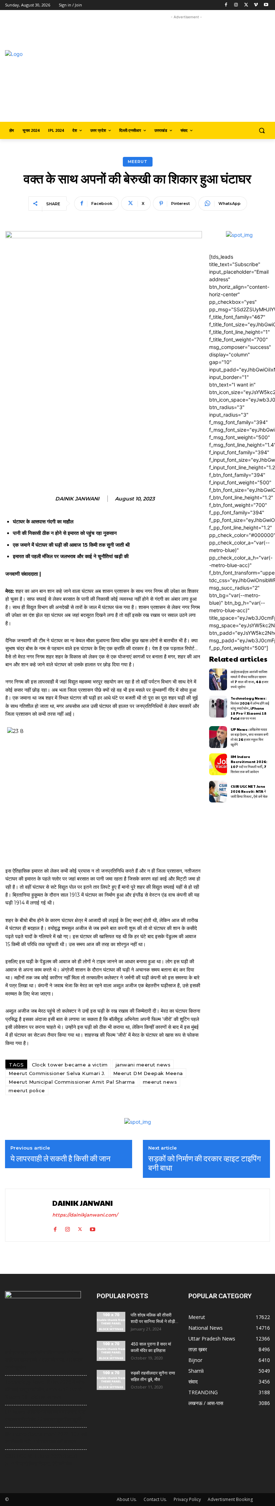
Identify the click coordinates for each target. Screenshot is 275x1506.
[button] (261, 130)
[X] (246, 5)
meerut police (27, 1090)
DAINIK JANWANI (77, 499)
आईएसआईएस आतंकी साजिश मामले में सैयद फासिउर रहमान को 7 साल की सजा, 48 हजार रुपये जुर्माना (249, 679)
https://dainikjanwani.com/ (85, 1215)
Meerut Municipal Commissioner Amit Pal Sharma (72, 1082)
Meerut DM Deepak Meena (148, 1073)
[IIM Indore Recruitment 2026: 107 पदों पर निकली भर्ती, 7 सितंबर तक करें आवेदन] (218, 764)
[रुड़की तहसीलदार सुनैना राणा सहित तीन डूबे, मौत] (111, 1380)
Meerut (138, 161)
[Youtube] (266, 5)
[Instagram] (236, 5)
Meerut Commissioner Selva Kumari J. (57, 1073)
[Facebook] (226, 5)
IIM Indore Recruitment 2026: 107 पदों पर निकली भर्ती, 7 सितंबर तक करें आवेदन (249, 764)
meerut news (160, 1082)
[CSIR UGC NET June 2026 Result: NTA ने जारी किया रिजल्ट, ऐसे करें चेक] (218, 791)
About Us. (127, 1499)
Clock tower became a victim (70, 1065)
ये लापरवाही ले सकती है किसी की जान (60, 1158)
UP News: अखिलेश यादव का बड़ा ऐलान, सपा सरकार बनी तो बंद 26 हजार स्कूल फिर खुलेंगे (249, 737)
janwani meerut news (143, 1065)
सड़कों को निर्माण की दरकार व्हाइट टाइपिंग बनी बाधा (204, 1163)
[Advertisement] (188, 71)
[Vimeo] (256, 5)
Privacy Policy (187, 1499)
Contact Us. (155, 1499)
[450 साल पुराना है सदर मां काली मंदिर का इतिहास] (111, 1351)
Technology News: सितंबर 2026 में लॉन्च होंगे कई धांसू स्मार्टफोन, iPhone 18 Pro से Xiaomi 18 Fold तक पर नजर (250, 708)
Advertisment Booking (230, 1499)
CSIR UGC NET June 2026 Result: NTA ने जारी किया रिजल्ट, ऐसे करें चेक (249, 791)
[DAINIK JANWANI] (30, 1215)
